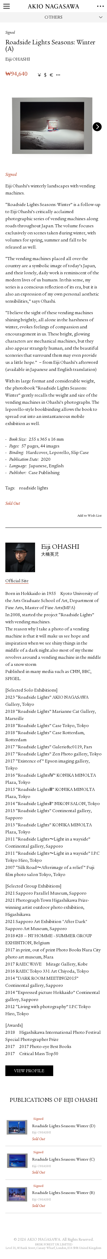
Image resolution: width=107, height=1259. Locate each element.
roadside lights (33, 488)
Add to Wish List (90, 515)
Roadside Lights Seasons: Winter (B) (63, 1193)
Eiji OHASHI (17, 59)
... (58, 75)
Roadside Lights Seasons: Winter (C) (63, 1160)
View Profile (29, 1071)
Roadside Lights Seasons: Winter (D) (63, 1126)
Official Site (17, 581)
